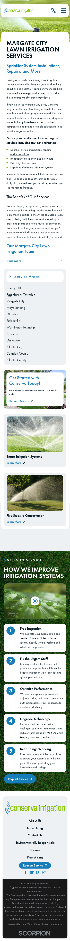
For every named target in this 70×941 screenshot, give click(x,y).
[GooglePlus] (32, 872)
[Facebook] (25, 872)
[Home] (19, 10)
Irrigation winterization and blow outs (31, 158)
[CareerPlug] (38, 872)
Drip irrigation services (23, 163)
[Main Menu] (63, 10)
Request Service (19, 401)
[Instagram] (44, 872)
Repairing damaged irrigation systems (31, 167)
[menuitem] (35, 288)
